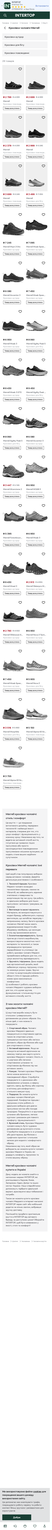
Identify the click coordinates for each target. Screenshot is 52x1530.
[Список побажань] (35, 1526)
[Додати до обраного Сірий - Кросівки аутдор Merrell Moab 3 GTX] (20, 360)
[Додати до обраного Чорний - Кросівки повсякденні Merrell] (20, 69)
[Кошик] (25, 1526)
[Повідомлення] (45, 15)
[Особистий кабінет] (45, 1526)
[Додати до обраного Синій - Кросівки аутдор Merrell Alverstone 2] (20, 457)
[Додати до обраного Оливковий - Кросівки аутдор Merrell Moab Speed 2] (43, 263)
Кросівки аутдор (14, 37)
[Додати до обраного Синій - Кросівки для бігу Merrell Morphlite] (20, 700)
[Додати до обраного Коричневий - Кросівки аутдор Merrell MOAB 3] (43, 457)
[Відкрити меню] (15, 1526)
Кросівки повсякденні (17, 53)
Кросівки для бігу (14, 45)
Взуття (46, 23)
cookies (37, 1491)
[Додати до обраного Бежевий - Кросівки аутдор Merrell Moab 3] (43, 505)
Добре (16, 1517)
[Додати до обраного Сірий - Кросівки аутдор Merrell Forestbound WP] (20, 505)
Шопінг (15, 23)
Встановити (42, 6)
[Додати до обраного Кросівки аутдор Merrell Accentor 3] (43, 409)
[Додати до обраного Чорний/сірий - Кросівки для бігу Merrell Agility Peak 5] (20, 409)
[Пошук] (5, 15)
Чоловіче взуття (39, 1241)
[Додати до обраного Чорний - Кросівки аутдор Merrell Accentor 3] (20, 263)
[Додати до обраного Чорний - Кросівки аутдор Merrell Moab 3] (20, 311)
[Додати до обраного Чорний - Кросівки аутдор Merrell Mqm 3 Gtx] (20, 214)
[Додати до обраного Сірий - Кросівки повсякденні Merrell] (20, 166)
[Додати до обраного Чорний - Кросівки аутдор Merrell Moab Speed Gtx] (43, 214)
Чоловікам (35, 23)
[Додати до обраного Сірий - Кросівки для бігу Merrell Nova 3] (43, 651)
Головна (5, 23)
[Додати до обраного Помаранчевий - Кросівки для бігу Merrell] (43, 166)
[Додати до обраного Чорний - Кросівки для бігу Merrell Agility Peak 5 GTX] (43, 360)
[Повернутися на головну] (24, 15)
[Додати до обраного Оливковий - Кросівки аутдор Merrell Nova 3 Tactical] (43, 602)
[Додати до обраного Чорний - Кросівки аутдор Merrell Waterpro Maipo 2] (43, 554)
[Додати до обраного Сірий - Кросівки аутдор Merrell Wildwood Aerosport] (20, 602)
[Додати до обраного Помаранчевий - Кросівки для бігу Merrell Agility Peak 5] (43, 311)
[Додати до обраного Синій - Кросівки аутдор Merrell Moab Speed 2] (20, 651)
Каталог (24, 23)
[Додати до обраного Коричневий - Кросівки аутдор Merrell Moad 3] (20, 554)
